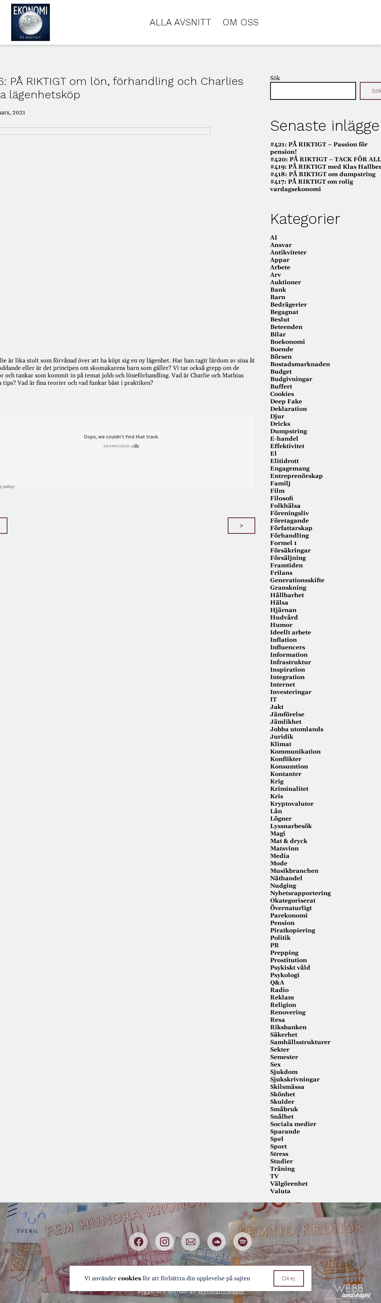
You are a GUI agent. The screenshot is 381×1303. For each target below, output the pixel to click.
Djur (277, 416)
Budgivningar (291, 379)
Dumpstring (288, 431)
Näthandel (286, 878)
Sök (275, 78)
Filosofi (281, 498)
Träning (282, 1169)
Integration (287, 677)
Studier (281, 1161)
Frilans (281, 573)
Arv (275, 275)
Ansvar (281, 245)
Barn (277, 297)
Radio (279, 990)
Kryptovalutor (292, 804)
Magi (277, 833)
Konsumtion (289, 766)
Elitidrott (284, 461)
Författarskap (291, 528)
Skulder (282, 1102)
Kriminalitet (289, 789)
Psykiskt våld (290, 967)
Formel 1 (283, 543)
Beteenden (286, 327)
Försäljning (288, 558)
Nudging (283, 886)
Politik (280, 938)
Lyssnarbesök (291, 826)
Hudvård (284, 617)
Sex (275, 1064)
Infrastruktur (290, 662)
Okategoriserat (293, 900)
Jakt (277, 707)
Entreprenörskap (296, 476)
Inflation (283, 640)
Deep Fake (286, 401)
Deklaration (288, 409)
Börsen (281, 357)
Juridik (281, 737)
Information (289, 655)
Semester (284, 1057)
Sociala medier (293, 1124)
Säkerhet (283, 1035)
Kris (276, 796)
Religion (283, 1005)
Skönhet (282, 1094)
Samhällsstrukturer (300, 1042)
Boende (281, 349)
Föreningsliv (289, 513)
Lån (276, 811)
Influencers (287, 647)
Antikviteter (288, 252)
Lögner (281, 818)
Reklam (282, 997)
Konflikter (285, 759)
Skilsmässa (287, 1087)
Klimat (280, 744)
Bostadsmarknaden (300, 364)
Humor (281, 625)
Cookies (282, 394)
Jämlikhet (285, 722)
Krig (277, 781)
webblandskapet (221, 1291)
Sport (278, 1146)
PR (274, 945)
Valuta (280, 1191)
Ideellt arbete (290, 632)
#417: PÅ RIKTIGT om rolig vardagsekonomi (311, 185)
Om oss (240, 22)
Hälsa (279, 602)
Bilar (278, 334)
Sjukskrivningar (295, 1079)
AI (273, 237)
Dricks (280, 424)
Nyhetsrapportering (300, 893)
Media (279, 856)
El (273, 453)
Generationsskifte (297, 580)
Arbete (280, 267)
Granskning (288, 588)
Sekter (279, 1049)
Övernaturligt (291, 908)
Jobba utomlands (296, 729)
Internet (282, 684)
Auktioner (285, 282)
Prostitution (288, 960)
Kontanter (285, 774)
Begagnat (284, 312)
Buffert (281, 386)
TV (274, 1176)
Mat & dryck (288, 841)
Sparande (285, 1131)
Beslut (279, 319)
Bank (278, 290)
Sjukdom (284, 1072)
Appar (279, 260)
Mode (278, 863)
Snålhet (282, 1116)
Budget (281, 371)
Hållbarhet (287, 595)
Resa (277, 1020)
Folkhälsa (285, 506)
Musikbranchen (294, 871)
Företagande (289, 520)
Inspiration (287, 669)
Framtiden (286, 565)
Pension (282, 923)
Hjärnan (283, 610)
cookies (129, 1278)
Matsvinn (284, 848)
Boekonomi (287, 342)
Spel (277, 1139)
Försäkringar (290, 550)
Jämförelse (287, 714)
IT (273, 699)
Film (277, 491)
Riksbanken (288, 1027)
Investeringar (290, 692)
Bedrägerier (288, 304)
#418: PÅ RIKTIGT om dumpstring (322, 174)
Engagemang (290, 468)
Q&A (277, 982)
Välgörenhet (289, 1184)
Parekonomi (289, 915)
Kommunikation (295, 751)
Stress (279, 1154)
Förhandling (289, 535)
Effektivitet (287, 446)
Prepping (284, 953)
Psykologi (285, 975)
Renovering (287, 1012)
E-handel (284, 439)
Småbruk (284, 1109)
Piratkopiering (292, 930)
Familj (280, 483)
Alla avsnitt (180, 22)
